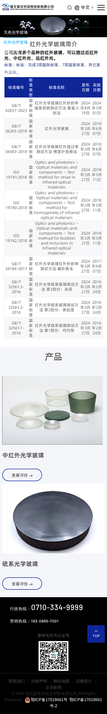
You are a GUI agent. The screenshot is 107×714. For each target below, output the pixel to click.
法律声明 (39, 681)
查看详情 (20, 475)
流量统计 (84, 681)
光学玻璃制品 (16, 62)
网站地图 (61, 681)
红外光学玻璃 (16, 42)
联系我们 (17, 681)
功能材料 (12, 52)
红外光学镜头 (16, 72)
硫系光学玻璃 (20, 564)
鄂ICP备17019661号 (48, 700)
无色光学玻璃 (16, 32)
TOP (96, 636)
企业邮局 (53, 687)
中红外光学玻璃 (23, 455)
